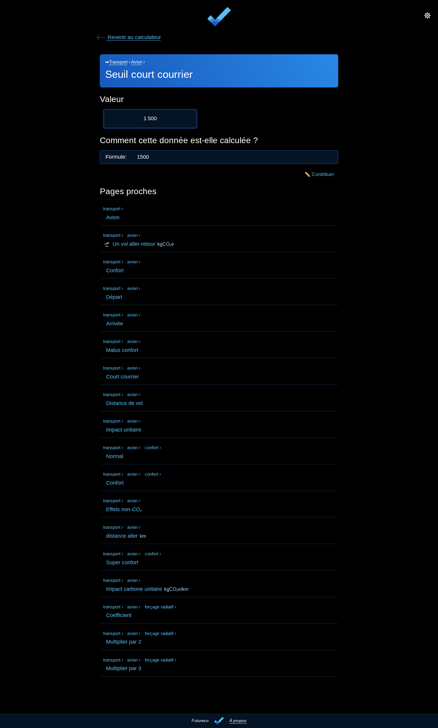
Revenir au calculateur (133, 37)
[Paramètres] (427, 15)
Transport (118, 62)
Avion (136, 62)
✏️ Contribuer (319, 174)
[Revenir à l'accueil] (219, 18)
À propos (237, 720)
